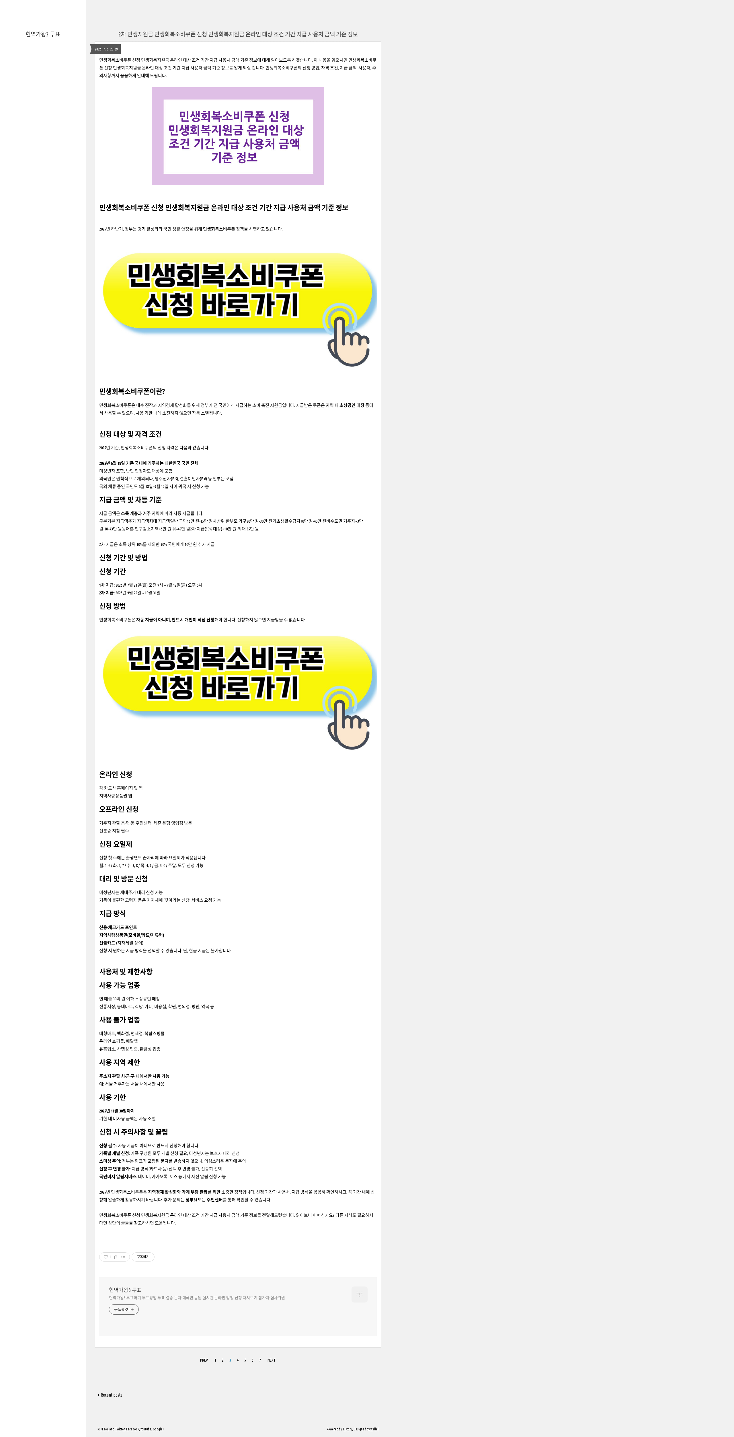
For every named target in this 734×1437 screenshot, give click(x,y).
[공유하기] (116, 1257)
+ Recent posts (109, 1394)
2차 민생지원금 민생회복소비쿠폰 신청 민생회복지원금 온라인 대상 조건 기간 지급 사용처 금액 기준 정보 (238, 34)
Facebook (132, 1429)
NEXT (272, 1360)
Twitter (120, 1429)
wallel (374, 1429)
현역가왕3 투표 (43, 34)
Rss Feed (103, 1429)
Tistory (347, 1429)
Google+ (158, 1429)
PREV (204, 1360)
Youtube (145, 1429)
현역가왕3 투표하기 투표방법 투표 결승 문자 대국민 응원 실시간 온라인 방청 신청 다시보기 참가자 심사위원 (197, 1297)
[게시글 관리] (123, 1257)
